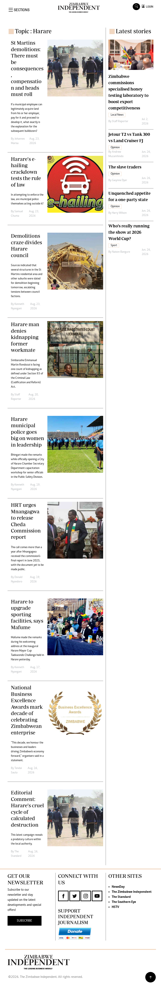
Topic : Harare (33, 31)
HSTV (115, 907)
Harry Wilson (119, 213)
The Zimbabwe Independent (132, 892)
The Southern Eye (124, 902)
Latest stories (133, 31)
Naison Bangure (121, 252)
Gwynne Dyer (119, 180)
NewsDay (118, 887)
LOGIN (149, 6)
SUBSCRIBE (24, 920)
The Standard (121, 897)
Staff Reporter (120, 121)
